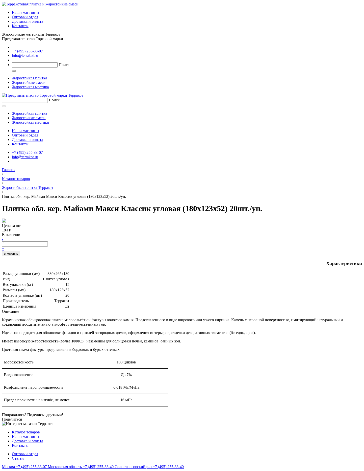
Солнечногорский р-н (149, 467)
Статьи (18, 458)
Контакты (20, 26)
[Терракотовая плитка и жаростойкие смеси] (40, 4)
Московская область (81, 467)
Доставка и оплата (27, 21)
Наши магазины (25, 12)
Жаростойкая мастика (30, 87)
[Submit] (14, 71)
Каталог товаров (26, 432)
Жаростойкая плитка (29, 78)
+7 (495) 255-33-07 (27, 51)
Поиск (64, 65)
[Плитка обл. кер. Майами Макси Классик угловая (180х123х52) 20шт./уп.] (4, 221)
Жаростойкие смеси (29, 82)
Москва (24, 467)
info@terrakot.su (25, 55)
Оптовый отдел (25, 17)
